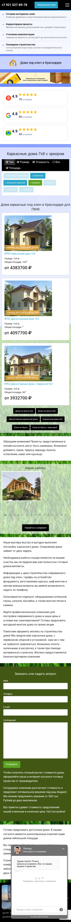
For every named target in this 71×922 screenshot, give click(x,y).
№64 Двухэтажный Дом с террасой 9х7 (28, 384)
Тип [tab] (11, 162)
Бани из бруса (21, 427)
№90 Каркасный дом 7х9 (19, 253)
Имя (5, 680)
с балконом (37, 175)
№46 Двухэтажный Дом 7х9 (21, 318)
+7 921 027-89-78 (14, 5)
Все (57, 162)
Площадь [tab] (14, 168)
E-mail (6, 707)
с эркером (35, 183)
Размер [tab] (24, 162)
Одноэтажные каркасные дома (23, 419)
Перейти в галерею (35, 527)
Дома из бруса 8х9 (47, 411)
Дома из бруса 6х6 (24, 411)
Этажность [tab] (42, 162)
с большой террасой (15, 183)
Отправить (12, 764)
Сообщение (9, 720)
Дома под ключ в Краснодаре (40, 63)
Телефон (7, 694)
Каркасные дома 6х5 (52, 419)
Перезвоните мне (46, 4)
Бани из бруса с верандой (45, 427)
